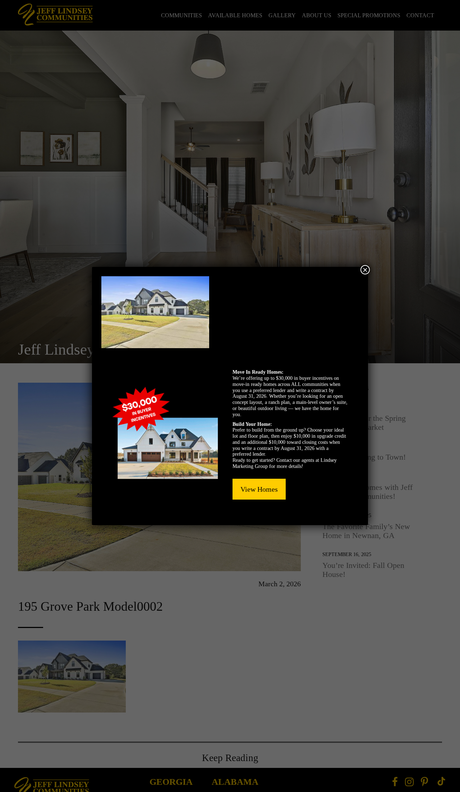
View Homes (259, 489)
